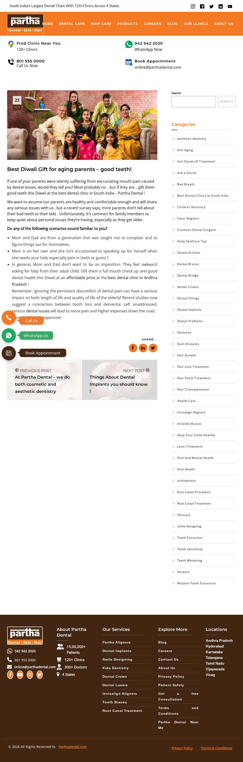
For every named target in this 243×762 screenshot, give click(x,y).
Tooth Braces (115, 702)
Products (127, 24)
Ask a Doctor (187, 173)
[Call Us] (9, 317)
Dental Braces (188, 264)
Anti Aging (185, 150)
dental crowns (188, 287)
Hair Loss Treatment (193, 367)
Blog (172, 24)
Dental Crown (115, 676)
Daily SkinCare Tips (192, 241)
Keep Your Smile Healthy (196, 435)
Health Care (186, 401)
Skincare (184, 515)
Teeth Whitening (189, 560)
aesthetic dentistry (191, 139)
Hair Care (101, 24)
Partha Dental (130, 193)
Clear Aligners (188, 218)
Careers (152, 24)
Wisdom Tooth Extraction (196, 583)
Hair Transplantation (193, 389)
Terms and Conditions (178, 710)
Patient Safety (171, 685)
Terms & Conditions (216, 748)
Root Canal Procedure (194, 492)
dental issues (24, 187)
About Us (223, 24)
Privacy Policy (171, 676)
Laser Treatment (190, 446)
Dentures (184, 332)
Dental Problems (190, 321)
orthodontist (186, 481)
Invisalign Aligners (191, 412)
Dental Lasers (115, 685)
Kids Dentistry (116, 668)
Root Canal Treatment (194, 503)
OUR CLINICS (196, 24)
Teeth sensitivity (190, 549)
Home (47, 24)
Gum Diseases (188, 344)
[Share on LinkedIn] (143, 348)
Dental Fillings (188, 298)
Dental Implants (189, 310)
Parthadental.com (73, 746)
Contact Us (168, 659)
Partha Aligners (117, 642)
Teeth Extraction (190, 538)
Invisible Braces (189, 424)
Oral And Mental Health (195, 458)
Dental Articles (188, 253)
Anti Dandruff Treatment (196, 161)
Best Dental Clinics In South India (203, 196)
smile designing (189, 526)
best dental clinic (73, 193)
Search (176, 93)
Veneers (183, 572)
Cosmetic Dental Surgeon (196, 230)
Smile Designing (117, 659)
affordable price (80, 277)
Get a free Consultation (178, 696)
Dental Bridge (188, 275)
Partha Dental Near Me (178, 725)
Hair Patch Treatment (193, 378)
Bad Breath (186, 184)
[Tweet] (153, 348)
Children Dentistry (191, 207)
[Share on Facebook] (133, 348)
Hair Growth (186, 355)
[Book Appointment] (9, 353)
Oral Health (186, 469)
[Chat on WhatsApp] (9, 335)
